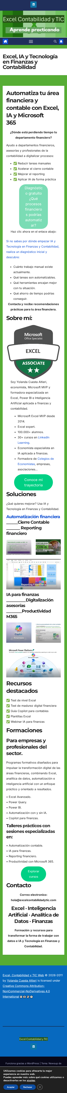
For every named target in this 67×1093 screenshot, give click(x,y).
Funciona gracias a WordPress (23, 1063)
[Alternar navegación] (31, 41)
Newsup (53, 1063)
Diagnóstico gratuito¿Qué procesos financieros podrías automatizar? (34, 206)
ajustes (31, 1080)
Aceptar (11, 1087)
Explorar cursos (33, 873)
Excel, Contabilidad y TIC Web (23, 975)
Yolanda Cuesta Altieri (22, 980)
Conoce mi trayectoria (33, 482)
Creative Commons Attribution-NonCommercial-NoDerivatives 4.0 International (26, 991)
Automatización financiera (33, 516)
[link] (5, 41)
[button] (55, 41)
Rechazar (27, 1087)
